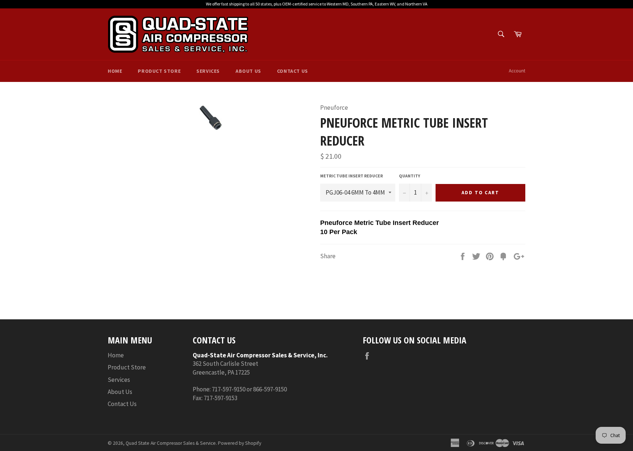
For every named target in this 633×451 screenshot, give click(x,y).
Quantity (409, 175)
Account (517, 71)
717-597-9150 (228, 389)
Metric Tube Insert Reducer (351, 175)
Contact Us (292, 71)
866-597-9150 (270, 389)
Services (208, 71)
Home (115, 71)
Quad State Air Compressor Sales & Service (171, 443)
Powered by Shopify (239, 443)
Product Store (159, 71)
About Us (248, 71)
